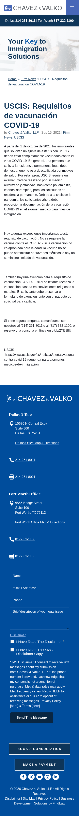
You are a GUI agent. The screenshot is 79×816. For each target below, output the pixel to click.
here (14, 706)
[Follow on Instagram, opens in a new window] (47, 777)
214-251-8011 (25, 20)
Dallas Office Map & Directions (37, 443)
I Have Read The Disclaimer (40, 642)
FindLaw (59, 803)
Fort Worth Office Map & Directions (40, 522)
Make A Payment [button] (39, 764)
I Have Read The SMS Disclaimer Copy (34, 652)
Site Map (29, 798)
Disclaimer (18, 635)
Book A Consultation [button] (39, 749)
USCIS (19, 137)
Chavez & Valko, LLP (23, 132)
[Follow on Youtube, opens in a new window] (39, 777)
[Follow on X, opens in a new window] (31, 777)
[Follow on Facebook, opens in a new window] (23, 777)
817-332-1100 (64, 20)
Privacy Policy (48, 798)
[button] (72, 7)
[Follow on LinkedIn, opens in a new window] (55, 777)
